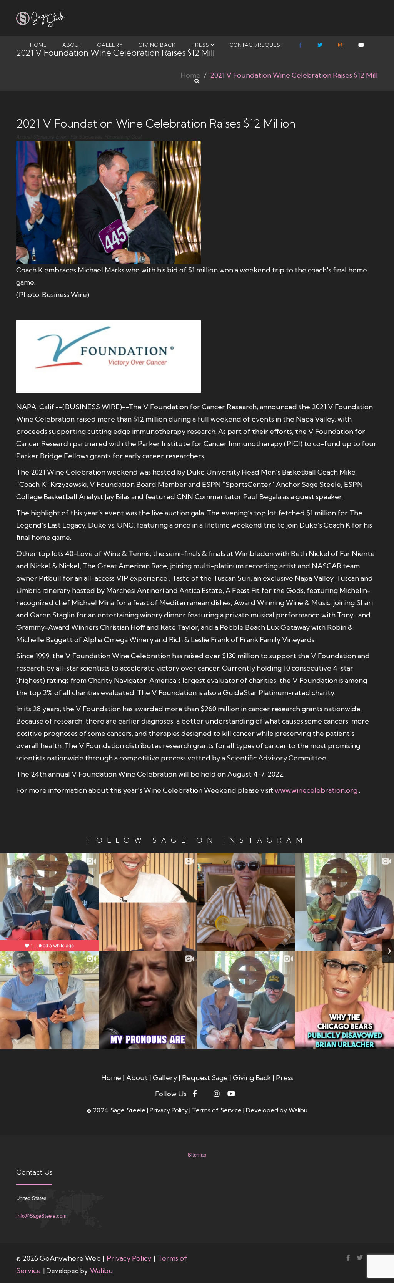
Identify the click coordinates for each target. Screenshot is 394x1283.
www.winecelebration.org (317, 790)
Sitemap (197, 1154)
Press (201, 45)
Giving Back (157, 45)
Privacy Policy (169, 1110)
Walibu (298, 1110)
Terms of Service (217, 1110)
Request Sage (205, 1077)
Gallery (110, 45)
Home (38, 45)
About (72, 45)
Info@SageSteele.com (41, 1215)
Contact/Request (257, 45)
